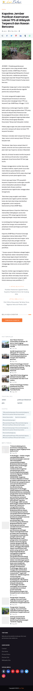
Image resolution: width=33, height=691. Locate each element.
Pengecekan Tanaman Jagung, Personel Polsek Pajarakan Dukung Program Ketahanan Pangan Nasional (19, 600)
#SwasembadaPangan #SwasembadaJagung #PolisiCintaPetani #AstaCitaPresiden (15, 424)
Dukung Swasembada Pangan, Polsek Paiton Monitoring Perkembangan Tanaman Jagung (19, 619)
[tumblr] (4, 671)
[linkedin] (8, 671)
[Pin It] (16, 35)
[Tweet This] (11, 35)
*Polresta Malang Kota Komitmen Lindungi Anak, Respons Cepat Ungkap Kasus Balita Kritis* (20, 448)
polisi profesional (24, 400)
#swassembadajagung (9, 432)
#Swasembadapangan (9, 420)
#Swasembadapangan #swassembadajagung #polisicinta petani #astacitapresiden (15, 429)
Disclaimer (5, 651)
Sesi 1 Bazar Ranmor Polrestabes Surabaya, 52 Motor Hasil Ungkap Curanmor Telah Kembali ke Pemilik (19, 343)
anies (4, 400)
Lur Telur (21, 688)
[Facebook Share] (7, 35)
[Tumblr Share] (25, 35)
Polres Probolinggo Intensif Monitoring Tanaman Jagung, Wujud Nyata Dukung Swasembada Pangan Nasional (20, 367)
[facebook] (22, 671)
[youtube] (17, 671)
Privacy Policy (6, 654)
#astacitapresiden (8, 417)
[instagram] (4, 676)
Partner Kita (5, 657)
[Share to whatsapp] (29, 35)
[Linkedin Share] (20, 35)
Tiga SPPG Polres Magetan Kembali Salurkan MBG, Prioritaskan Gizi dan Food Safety (19, 377)
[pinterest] (13, 671)
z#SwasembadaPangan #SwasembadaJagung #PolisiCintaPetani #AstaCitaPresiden (15, 436)
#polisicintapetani (20, 417)
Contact (4, 648)
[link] (19, 31)
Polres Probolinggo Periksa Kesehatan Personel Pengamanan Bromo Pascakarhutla (19, 387)
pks (3, 403)
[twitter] (26, 671)
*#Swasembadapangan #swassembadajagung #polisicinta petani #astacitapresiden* (16, 413)
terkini (19, 403)
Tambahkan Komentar (12, 320)
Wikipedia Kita (6, 660)
